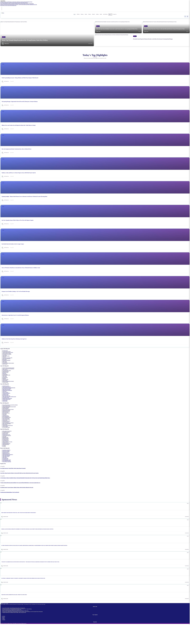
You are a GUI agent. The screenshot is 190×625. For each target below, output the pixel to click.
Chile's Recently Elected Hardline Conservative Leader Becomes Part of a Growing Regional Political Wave (116, 28)
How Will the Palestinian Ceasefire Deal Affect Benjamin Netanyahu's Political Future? (14, 2)
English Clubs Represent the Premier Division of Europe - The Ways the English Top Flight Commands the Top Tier (18, 4)
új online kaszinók (5, 382)
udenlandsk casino (5, 437)
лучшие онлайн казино (6, 405)
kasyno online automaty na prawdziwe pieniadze (10, 404)
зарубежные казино (5, 385)
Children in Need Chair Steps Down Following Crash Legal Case (14, 338)
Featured (93, 14)
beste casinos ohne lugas (6, 395)
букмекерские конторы (6, 410)
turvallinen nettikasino (5, 407)
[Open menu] (187, 16)
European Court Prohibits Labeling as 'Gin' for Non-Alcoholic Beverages (16, 291)
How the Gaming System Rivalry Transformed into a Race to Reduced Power (16, 149)
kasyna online (4, 413)
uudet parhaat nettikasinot (6, 358)
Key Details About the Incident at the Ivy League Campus (13, 243)
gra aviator (4, 445)
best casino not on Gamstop (6, 388)
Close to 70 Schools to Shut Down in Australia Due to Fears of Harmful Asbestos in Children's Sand (21, 267)
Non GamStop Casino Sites (6, 461)
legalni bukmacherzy (5, 438)
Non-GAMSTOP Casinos (6, 460)
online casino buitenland (6, 455)
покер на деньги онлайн (6, 386)
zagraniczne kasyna (5, 415)
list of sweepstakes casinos (6, 417)
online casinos (4, 457)
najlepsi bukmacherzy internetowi (7, 454)
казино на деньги (5, 392)
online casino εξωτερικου (6, 389)
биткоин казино (5, 433)
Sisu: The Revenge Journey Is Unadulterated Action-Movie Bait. (12, 609)
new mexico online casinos (6, 370)
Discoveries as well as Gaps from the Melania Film (8, 5)
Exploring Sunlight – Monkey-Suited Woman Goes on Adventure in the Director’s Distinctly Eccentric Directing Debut (24, 196)
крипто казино (4, 424)
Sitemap (11, 623)
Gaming (97, 14)
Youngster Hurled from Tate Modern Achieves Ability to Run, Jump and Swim (14, 612)
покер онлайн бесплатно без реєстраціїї (9, 406)
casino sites (4, 356)
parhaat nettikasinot (5, 408)
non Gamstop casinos (5, 397)
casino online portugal (5, 456)
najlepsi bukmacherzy (5, 444)
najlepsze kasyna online (6, 411)
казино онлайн (4, 380)
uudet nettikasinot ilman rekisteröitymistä (8, 387)
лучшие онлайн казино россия (7, 425)
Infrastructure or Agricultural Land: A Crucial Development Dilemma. (15, 315)
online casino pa (4, 369)
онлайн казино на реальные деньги (8, 367)
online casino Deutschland (6, 423)
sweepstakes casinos (5, 421)
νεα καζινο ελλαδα (5, 432)
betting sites (4, 373)
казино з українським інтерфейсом (8, 368)
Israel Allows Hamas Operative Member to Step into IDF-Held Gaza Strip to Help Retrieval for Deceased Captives (19, 473)
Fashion (89, 14)
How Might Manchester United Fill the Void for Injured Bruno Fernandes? (13, 468)
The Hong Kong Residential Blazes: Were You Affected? (9, 492)
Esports (86, 14)
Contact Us (114, 14)
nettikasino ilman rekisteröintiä (7, 390)
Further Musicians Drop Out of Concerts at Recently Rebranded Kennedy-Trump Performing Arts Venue (164, 28)
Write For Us (2, 623)
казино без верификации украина (8, 381)
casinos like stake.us (5, 371)
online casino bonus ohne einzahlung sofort (9, 396)
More (110, 14)
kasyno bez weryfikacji (6, 451)
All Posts (78, 14)
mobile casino (4, 361)
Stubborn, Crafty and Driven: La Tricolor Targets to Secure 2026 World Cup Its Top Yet (19, 172)
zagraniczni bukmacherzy (6, 443)
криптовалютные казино (6, 459)
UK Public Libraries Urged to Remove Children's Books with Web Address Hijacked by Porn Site (16, 487)
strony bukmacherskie (5, 416)
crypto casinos (4, 376)
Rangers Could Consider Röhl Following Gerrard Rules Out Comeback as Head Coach (15, 610)
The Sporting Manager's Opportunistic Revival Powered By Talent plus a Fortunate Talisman (20, 101)
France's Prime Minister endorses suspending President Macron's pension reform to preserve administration (17, 3)
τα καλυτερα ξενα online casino (7, 357)
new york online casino (6, 427)
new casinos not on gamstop (6, 354)
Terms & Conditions (7, 623)
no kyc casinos (4, 362)
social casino (4, 436)
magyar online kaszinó (5, 418)
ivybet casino (4, 414)
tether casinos (4, 359)
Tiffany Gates (7, 43)
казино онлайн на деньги (6, 353)
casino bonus (4, 391)
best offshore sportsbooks (6, 360)
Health (101, 14)
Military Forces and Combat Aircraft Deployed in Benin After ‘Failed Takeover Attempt (18, 125)
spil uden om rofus (5, 394)
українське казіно (5, 379)
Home (75, 14)
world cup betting (5, 426)
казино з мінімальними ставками (7, 422)
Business (82, 14)
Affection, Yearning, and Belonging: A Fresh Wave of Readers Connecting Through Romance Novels (16, 1)
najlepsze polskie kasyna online (7, 441)
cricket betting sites (5, 440)
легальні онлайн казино (6, 399)
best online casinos (5, 372)
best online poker (5, 350)
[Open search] (185, 16)
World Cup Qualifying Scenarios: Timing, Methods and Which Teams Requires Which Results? (20, 77)
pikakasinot (4, 378)
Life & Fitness (105, 14)
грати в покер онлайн (6, 419)
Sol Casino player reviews (6, 351)
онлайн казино (4, 400)
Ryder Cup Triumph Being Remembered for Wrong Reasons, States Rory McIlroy (25, 40)
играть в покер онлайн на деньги (8, 409)
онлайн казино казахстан (6, 435)
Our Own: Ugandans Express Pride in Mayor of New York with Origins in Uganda (17, 220)
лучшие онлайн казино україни (7, 352)
